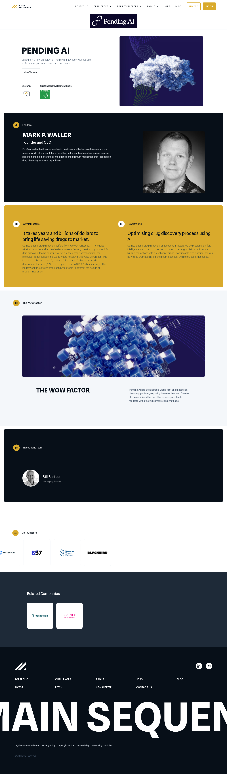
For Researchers (127, 6)
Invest (193, 6)
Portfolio (81, 6)
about (151, 6)
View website (31, 72)
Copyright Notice (66, 745)
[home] (21, 6)
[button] (103, 6)
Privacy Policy (48, 745)
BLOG (178, 6)
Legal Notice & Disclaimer (27, 745)
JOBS (167, 6)
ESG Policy (97, 745)
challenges (101, 6)
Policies (108, 745)
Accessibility (83, 745)
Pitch (209, 6)
